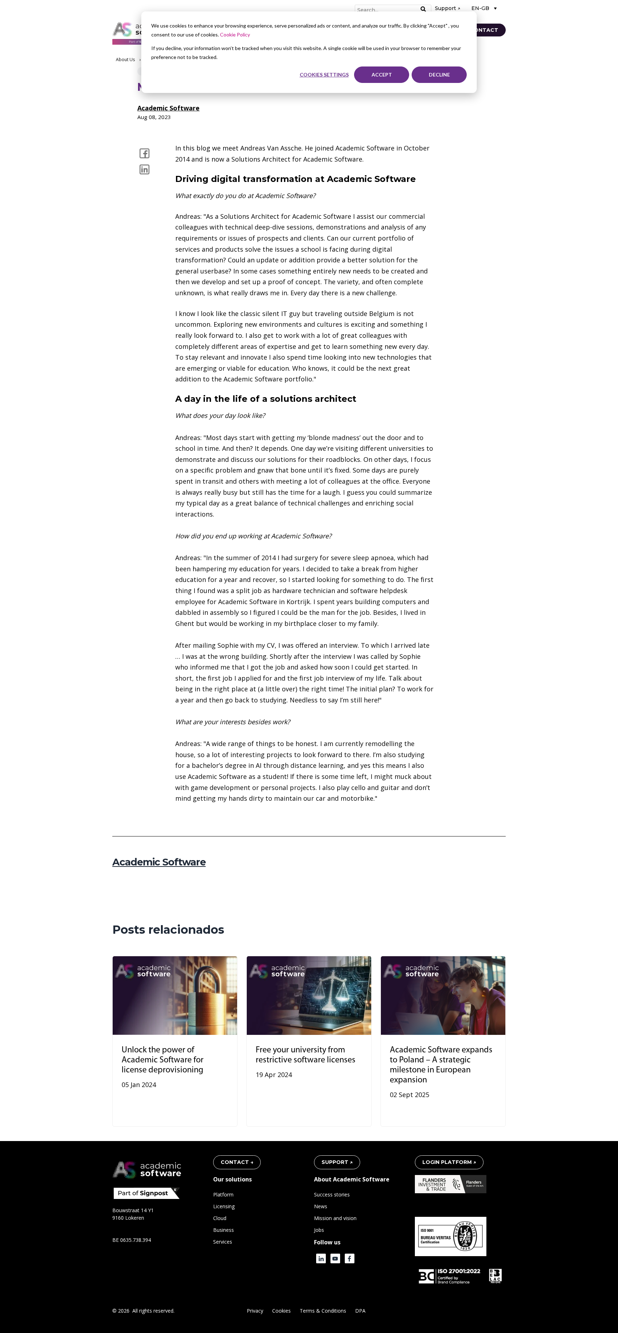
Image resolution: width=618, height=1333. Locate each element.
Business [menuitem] (223, 1229)
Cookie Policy (235, 34)
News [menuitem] (320, 1206)
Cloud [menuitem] (219, 1218)
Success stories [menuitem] (332, 1194)
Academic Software (168, 108)
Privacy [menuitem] (255, 1310)
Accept (382, 74)
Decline (439, 74)
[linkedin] (144, 169)
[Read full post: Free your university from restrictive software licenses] (309, 995)
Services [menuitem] (222, 1241)
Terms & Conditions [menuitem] (323, 1310)
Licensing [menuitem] (224, 1206)
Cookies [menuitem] (281, 1310)
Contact (484, 30)
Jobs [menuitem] (319, 1229)
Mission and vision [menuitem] (335, 1218)
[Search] (423, 10)
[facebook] (144, 153)
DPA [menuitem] (360, 1310)
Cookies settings (324, 74)
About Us (125, 59)
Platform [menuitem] (223, 1194)
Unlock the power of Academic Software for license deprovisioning (162, 1060)
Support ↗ (447, 8)
